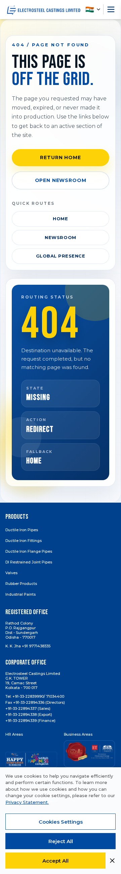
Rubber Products (21, 583)
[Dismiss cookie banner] (112, 860)
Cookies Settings (61, 822)
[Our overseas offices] (94, 9)
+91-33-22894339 (21, 720)
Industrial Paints (20, 594)
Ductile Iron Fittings (23, 540)
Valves (11, 572)
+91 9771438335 (36, 646)
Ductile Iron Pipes (21, 529)
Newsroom (60, 237)
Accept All (55, 861)
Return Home (60, 157)
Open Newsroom (60, 180)
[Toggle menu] (111, 9)
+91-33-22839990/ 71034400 (38, 696)
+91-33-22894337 (21, 708)
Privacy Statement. (27, 802)
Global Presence (60, 256)
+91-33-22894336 (28, 702)
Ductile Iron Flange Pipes (28, 551)
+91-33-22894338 (21, 714)
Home (60, 218)
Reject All (60, 841)
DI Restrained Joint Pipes (28, 562)
